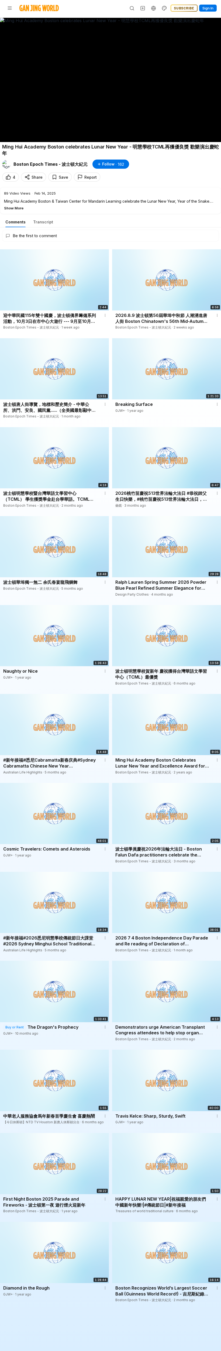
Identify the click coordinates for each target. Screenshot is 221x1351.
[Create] (142, 8)
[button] (110, 200)
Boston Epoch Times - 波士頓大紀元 (50, 164)
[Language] (153, 8)
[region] (110, 80)
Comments (15, 222)
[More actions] (105, 315)
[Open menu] (10, 8)
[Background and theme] (164, 8)
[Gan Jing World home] (39, 8)
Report (90, 177)
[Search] (132, 8)
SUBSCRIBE (184, 8)
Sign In (207, 8)
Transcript (43, 222)
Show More (13, 208)
